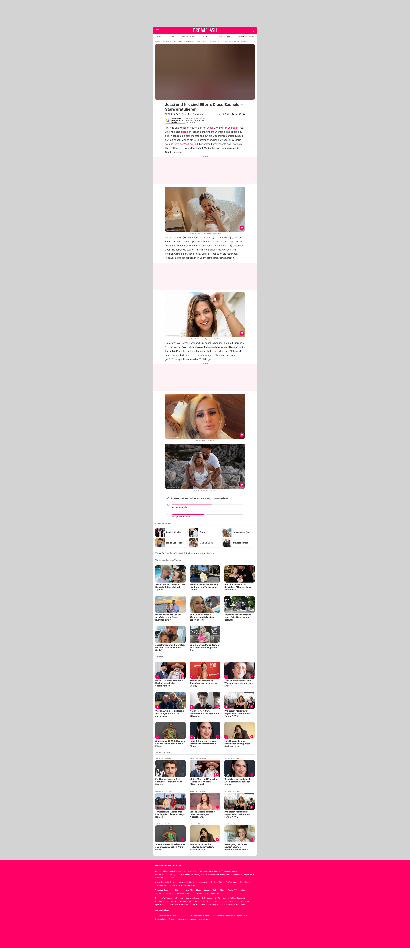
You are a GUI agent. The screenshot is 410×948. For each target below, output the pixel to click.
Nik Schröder (230, 127)
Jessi (210, 127)
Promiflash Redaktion (192, 114)
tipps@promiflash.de (204, 553)
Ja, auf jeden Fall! (180, 507)
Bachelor (186, 131)
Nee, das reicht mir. (181, 516)
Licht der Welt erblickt (186, 144)
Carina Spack (220, 241)
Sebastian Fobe (173, 237)
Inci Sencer (221, 245)
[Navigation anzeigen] (158, 30)
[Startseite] (205, 30)
